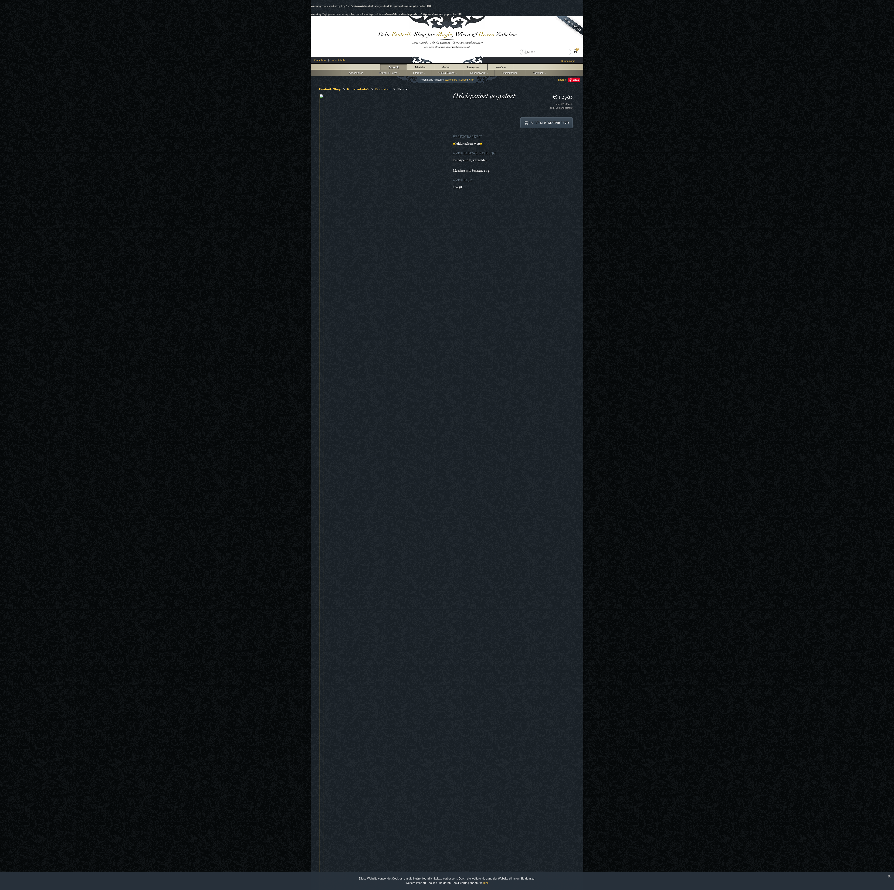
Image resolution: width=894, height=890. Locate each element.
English (562, 79)
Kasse (463, 79)
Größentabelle (337, 60)
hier (485, 883)
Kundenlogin (568, 61)
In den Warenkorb (548, 123)
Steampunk (472, 67)
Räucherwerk (477, 73)
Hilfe (471, 79)
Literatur (417, 73)
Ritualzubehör (508, 73)
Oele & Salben (445, 73)
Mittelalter (420, 67)
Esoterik (394, 67)
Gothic (446, 67)
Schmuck (538, 73)
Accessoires (355, 73)
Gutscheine (320, 60)
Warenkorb (451, 79)
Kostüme (501, 67)
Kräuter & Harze (387, 73)
